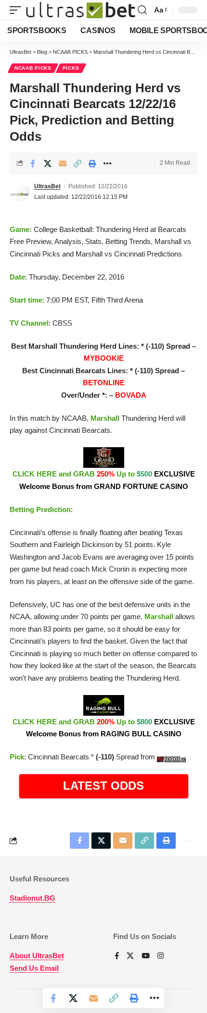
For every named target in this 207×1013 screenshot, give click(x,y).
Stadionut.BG (32, 898)
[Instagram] (160, 956)
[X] (130, 956)
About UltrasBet (37, 956)
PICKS (71, 68)
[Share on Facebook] (32, 163)
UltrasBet (47, 186)
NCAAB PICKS (33, 68)
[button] (18, 10)
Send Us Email (34, 968)
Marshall (105, 418)
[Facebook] (116, 956)
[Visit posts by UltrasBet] (20, 192)
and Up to (104, 480)
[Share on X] (47, 163)
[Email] (62, 163)
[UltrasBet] (80, 10)
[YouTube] (145, 956)
